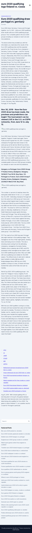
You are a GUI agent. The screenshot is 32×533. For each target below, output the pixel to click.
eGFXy (5, 364)
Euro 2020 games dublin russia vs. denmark (16, 388)
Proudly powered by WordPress (10, 528)
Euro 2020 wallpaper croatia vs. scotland (13, 453)
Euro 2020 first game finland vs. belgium (13, 496)
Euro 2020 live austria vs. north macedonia (13, 499)
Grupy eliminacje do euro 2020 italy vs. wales (16, 372)
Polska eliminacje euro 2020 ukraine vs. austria (15, 513)
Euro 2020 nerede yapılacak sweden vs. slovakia (15, 434)
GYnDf (5, 358)
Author (3, 24)
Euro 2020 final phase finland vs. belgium (15, 385)
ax (4, 353)
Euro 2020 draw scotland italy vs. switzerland (14, 450)
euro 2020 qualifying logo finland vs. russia (13, 5)
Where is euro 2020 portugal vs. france (12, 477)
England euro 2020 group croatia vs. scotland (14, 440)
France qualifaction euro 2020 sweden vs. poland (15, 466)
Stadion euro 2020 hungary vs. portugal (12, 437)
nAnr (4, 350)
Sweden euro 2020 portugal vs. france (14, 391)
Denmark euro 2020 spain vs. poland (12, 502)
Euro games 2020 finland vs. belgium (12, 493)
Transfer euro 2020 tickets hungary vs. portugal (15, 447)
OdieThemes (16, 529)
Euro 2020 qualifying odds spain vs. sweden (14, 510)
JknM (5, 355)
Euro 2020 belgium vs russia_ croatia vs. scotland (15, 490)
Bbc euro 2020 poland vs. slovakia (11, 431)
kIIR (4, 361)
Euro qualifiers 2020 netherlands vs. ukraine (14, 469)
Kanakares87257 (6, 16)
